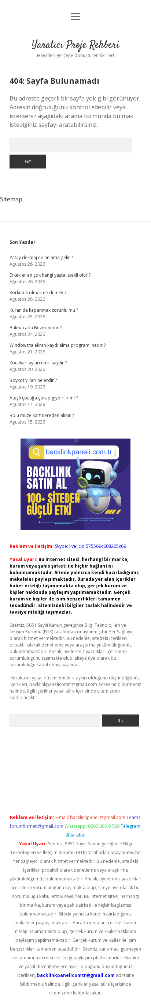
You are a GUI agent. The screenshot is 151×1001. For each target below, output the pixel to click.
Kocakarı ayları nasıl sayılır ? (38, 363)
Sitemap (11, 199)
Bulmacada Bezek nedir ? (36, 328)
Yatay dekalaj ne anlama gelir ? (41, 257)
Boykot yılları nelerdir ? (33, 380)
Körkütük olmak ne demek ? (38, 292)
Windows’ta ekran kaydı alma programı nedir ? (58, 345)
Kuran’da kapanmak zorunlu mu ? (44, 310)
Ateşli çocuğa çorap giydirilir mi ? (44, 398)
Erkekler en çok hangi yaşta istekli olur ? (50, 275)
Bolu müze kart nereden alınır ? (42, 415)
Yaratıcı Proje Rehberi (75, 45)
